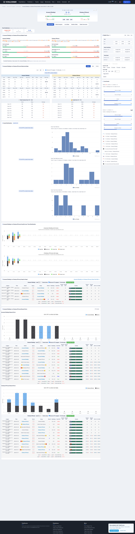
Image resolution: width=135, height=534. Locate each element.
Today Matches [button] (22, 1)
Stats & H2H (50, 24)
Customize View (70, 282)
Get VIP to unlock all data (51, 72)
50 (106, 71)
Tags (106, 73)
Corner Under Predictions (58, 532)
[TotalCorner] (10, 2)
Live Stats (67, 24)
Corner (88, 66)
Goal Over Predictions (57, 529)
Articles (58, 1)
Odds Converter (83, 24)
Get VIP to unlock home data (26, 127)
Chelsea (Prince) (84, 12)
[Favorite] (94, 10)
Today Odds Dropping (88, 529)
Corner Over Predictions (58, 531)
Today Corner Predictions (58, 527)
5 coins (108, 67)
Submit (104, 76)
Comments (64, 1)
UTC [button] (116, 1)
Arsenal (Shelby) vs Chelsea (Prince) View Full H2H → (86, 279)
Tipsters (37, 1)
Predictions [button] (30, 1)
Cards (97, 66)
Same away (45, 415)
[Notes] (96, 10)
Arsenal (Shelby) (50, 12)
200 (112, 71)
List (131, 35)
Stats (128, 35)
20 (103, 71)
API (69, 1)
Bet (125, 35)
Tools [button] (53, 1)
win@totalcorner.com (35, 527)
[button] (121, 2)
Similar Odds (74, 24)
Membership (47, 1)
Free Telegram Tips (88, 526)
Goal (93, 66)
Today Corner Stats (88, 531)
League (41, 1)
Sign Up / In (126, 1)
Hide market (115, 63)
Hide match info (107, 63)
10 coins (113, 67)
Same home (45, 282)
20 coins (123, 67)
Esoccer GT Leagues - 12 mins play (54, 70)
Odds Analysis (58, 24)
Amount (104, 69)
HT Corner (97, 309)
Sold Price (105, 65)
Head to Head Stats (88, 532)
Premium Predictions (57, 526)
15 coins (118, 67)
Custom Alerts (123, 530)
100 (109, 71)
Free (104, 67)
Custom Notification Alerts (89, 527)
